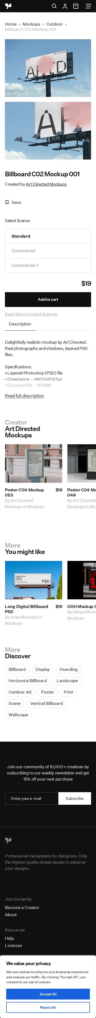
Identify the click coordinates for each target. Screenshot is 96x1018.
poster (47, 692)
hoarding (69, 669)
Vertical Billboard (46, 703)
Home (10, 24)
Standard (21, 236)
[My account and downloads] (65, 6)
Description (20, 323)
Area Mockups (24, 617)
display (42, 669)
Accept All (48, 994)
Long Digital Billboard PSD (26, 609)
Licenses (13, 945)
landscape (67, 680)
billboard (17, 669)
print (68, 692)
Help (9, 938)
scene (14, 703)
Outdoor (55, 24)
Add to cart (48, 299)
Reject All (48, 1007)
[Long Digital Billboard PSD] (33, 580)
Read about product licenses (31, 314)
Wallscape (18, 714)
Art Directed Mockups (46, 184)
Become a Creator (22, 907)
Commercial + (25, 265)
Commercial (23, 250)
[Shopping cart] (76, 6)
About (11, 914)
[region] (48, 986)
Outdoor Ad (20, 692)
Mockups (31, 24)
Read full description (24, 395)
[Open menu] (88, 6)
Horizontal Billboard (28, 680)
